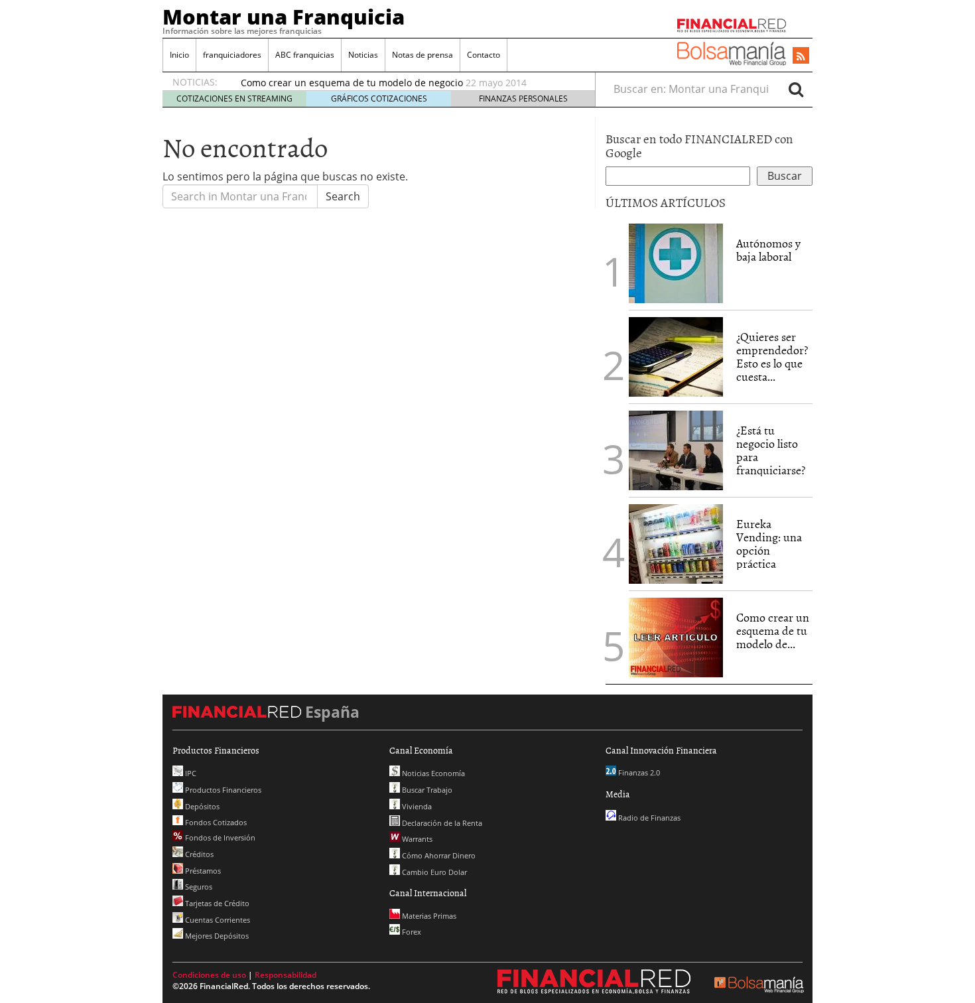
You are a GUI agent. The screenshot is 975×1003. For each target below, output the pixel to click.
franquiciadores (232, 54)
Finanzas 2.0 (638, 772)
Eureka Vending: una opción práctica (769, 543)
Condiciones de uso (209, 974)
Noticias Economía (432, 773)
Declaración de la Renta (441, 823)
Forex (410, 932)
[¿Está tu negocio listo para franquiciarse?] (676, 449)
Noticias (363, 54)
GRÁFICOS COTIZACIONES (379, 98)
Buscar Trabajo (426, 790)
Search (343, 196)
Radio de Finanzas (648, 818)
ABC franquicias (304, 54)
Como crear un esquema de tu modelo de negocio (352, 82)
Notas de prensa (422, 54)
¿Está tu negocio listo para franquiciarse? (770, 449)
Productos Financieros (222, 790)
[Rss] (801, 56)
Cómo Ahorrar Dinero (438, 855)
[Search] (796, 89)
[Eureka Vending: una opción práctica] (676, 542)
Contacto (483, 54)
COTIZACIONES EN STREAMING (234, 98)
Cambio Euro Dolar (433, 872)
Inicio (179, 54)
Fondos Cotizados (215, 822)
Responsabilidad (285, 974)
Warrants (416, 839)
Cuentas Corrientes (216, 920)
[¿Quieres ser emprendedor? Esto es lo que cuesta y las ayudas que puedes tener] (676, 355)
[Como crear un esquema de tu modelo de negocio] (676, 636)
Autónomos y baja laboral (768, 249)
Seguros (197, 887)
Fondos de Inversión (219, 837)
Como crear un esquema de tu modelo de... (772, 630)
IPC (189, 773)
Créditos (198, 854)
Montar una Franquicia (283, 17)
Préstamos (202, 871)
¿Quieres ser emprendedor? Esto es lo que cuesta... (772, 356)
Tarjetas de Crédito (216, 903)
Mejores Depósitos (216, 936)
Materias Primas (428, 916)
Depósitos (201, 806)
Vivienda (416, 806)
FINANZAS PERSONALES (523, 98)
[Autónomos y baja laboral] (676, 262)
